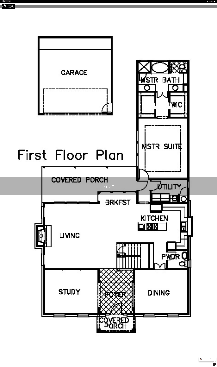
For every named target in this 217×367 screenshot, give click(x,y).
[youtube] (214, 1)
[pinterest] (212, 1)
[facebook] (209, 1)
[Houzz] (207, 1)
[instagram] (211, 1)
